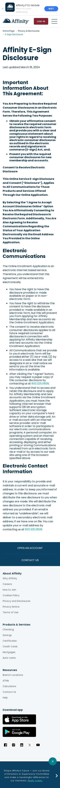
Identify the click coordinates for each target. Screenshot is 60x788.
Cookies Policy (11, 595)
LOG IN (41, 21)
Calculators (9, 686)
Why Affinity (10, 578)
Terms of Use (10, 612)
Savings (7, 635)
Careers (7, 584)
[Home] (16, 21)
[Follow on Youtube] (38, 745)
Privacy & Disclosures (29, 30)
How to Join (9, 589)
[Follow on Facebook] (5, 745)
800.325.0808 (40, 383)
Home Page (8, 30)
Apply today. (35, 780)
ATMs (6, 680)
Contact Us (9, 692)
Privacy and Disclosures (16, 601)
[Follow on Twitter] (30, 745)
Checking (8, 629)
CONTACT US (30, 560)
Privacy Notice (11, 606)
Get (51, 8)
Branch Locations (13, 675)
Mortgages (9, 652)
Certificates (10, 640)
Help (5, 697)
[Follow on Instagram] (13, 745)
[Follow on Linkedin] (21, 745)
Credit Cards (10, 646)
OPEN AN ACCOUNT (30, 548)
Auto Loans (9, 657)
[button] (57, 775)
